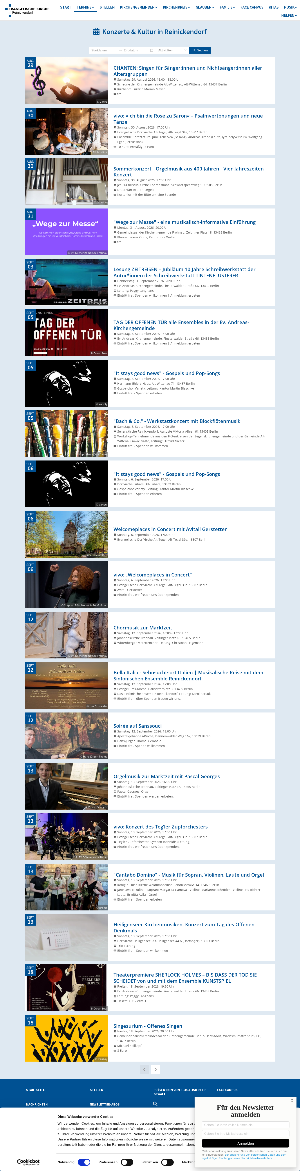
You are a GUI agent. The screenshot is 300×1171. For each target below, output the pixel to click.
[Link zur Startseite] (27, 10)
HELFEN (288, 15)
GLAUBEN (204, 7)
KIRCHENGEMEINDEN (137, 7)
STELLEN (107, 7)
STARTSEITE (35, 1090)
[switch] (127, 1162)
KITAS (274, 7)
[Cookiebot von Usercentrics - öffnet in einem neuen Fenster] (28, 1162)
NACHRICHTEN (37, 1104)
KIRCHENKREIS (175, 7)
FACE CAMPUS (252, 7)
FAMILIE (226, 7)
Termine (84, 7)
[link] (85, 8)
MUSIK (289, 7)
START (65, 7)
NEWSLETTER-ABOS (105, 1104)
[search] (155, 1104)
